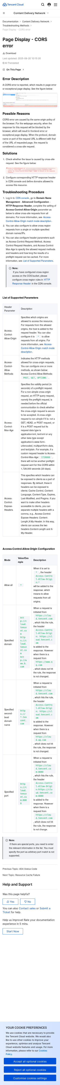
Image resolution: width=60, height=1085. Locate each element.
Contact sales (27, 908)
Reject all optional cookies (30, 1069)
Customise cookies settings (30, 1078)
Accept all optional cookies (30, 1061)
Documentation (10, 21)
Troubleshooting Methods (16, 25)
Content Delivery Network (35, 21)
